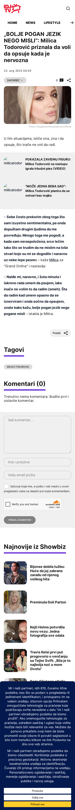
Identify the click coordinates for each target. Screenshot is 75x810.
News (30, 23)
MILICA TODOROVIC (18, 366)
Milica (53, 260)
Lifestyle (52, 23)
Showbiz (13, 80)
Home (12, 23)
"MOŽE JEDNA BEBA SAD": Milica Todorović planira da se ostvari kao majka (47, 190)
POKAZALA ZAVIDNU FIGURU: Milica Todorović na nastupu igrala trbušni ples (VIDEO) (48, 163)
